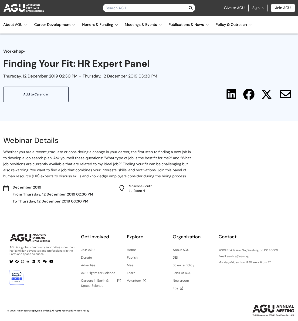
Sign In (258, 7)
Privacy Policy (81, 310)
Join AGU (283, 7)
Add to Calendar (36, 94)
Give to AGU (234, 8)
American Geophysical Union (33, 310)
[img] (191, 8)
